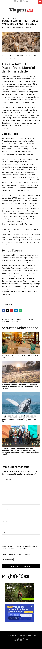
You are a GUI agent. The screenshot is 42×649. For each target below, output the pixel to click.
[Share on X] (7, 310)
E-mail (5, 521)
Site (3, 533)
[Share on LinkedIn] (16, 310)
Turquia (15, 322)
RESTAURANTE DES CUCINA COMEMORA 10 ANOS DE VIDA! (20, 357)
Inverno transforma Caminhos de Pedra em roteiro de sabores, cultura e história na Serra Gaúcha (20, 387)
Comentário (7, 479)
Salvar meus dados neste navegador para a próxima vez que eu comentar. (19, 547)
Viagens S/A (9, 27)
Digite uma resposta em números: (16, 555)
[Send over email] (20, 310)
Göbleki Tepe (8, 319)
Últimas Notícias (11, 18)
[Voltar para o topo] (21, 647)
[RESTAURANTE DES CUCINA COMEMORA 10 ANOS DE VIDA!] (21, 343)
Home (3, 18)
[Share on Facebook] (3, 310)
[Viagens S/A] (21, 11)
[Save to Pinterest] (11, 310)
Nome (5, 510)
